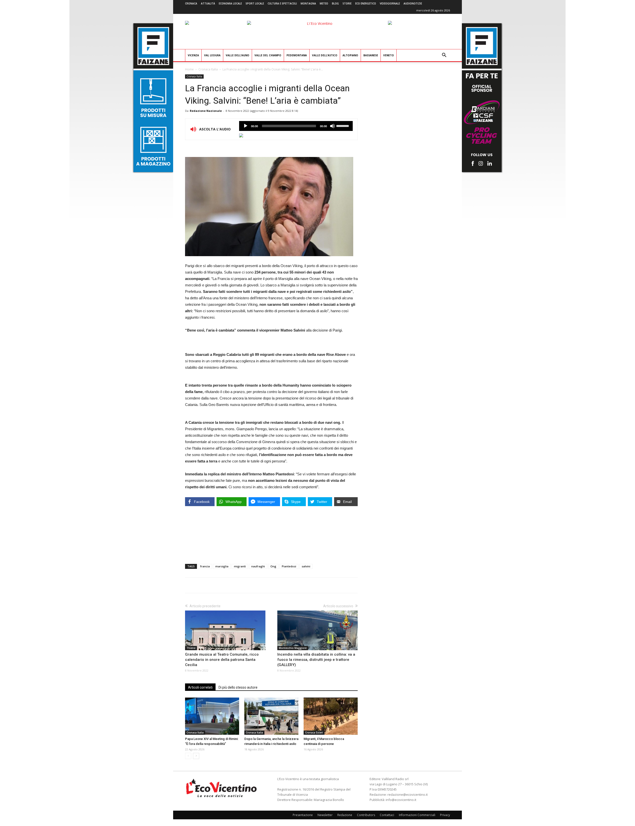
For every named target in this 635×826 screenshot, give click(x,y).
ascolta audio (245, 125)
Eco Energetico (365, 3)
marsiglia (221, 566)
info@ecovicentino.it (401, 799)
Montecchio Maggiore (293, 648)
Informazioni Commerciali (417, 815)
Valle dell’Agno (237, 55)
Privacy (445, 815)
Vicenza (193, 55)
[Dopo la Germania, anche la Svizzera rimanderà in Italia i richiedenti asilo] (271, 716)
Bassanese (370, 55)
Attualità (208, 3)
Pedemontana (296, 55)
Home (189, 69)
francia (205, 566)
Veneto (388, 55)
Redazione (344, 815)
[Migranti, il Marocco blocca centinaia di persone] (331, 716)
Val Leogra (212, 55)
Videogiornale (390, 3)
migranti (240, 566)
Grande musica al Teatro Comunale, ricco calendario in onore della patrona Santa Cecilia (222, 659)
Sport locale (255, 3)
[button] (444, 55)
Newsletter (325, 815)
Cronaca (191, 3)
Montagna (308, 3)
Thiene (191, 648)
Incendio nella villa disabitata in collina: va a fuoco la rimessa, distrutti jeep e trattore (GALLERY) (316, 659)
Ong (273, 566)
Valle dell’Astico (324, 55)
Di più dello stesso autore (238, 687)
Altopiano (350, 55)
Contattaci (387, 815)
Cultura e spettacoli (282, 3)
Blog (335, 3)
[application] (296, 126)
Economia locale (230, 3)
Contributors (366, 815)
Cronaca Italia (208, 69)
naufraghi (258, 566)
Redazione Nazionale (206, 111)
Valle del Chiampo (267, 55)
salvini (306, 566)
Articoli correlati (200, 687)
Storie (347, 3)
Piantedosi (289, 566)
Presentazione (303, 815)
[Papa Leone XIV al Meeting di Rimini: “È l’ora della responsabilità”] (212, 716)
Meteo (324, 3)
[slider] (343, 125)
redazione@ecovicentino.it (407, 794)
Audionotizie (413, 3)
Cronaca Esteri (314, 732)
